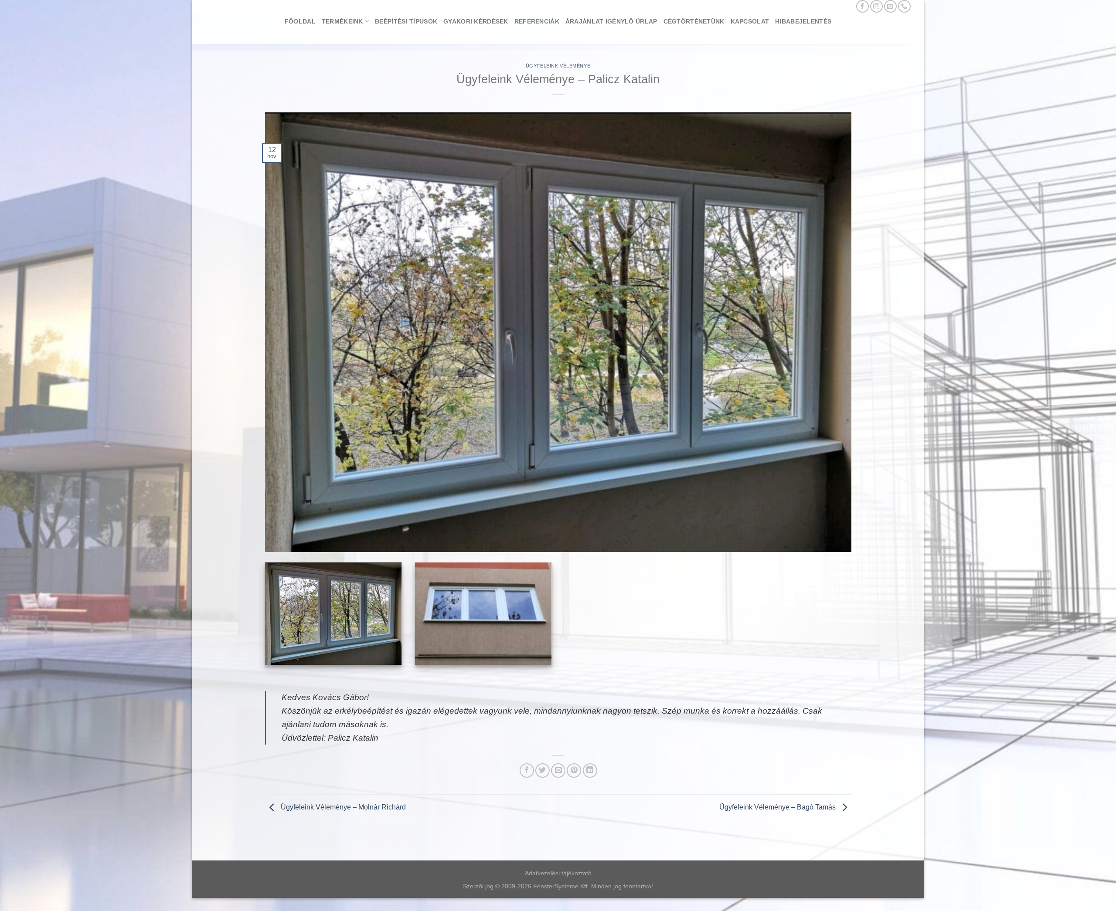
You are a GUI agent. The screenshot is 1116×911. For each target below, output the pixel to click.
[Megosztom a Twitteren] (542, 770)
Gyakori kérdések (475, 21)
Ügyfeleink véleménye (558, 65)
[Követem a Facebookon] (862, 6)
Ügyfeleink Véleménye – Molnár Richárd (342, 807)
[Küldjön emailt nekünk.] (890, 6)
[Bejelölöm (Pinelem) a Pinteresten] (574, 770)
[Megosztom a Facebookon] (527, 770)
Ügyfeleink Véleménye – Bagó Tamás (778, 807)
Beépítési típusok (406, 21)
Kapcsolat (750, 21)
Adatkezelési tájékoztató (558, 873)
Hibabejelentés (803, 21)
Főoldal (300, 21)
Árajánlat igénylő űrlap (611, 21)
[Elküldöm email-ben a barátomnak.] (558, 770)
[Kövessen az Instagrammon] (876, 6)
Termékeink (342, 21)
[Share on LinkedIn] (590, 770)
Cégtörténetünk (694, 21)
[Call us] (904, 6)
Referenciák (536, 21)
